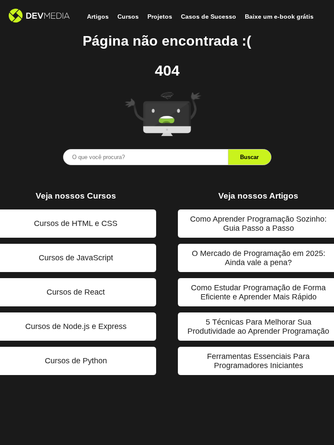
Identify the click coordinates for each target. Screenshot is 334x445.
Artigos (98, 16)
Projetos (159, 16)
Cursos (128, 16)
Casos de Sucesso (208, 16)
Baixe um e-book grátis (279, 16)
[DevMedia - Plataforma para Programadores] (39, 16)
